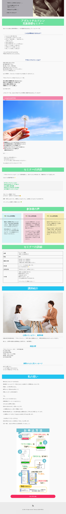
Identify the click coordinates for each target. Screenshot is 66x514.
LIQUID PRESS (40, 509)
